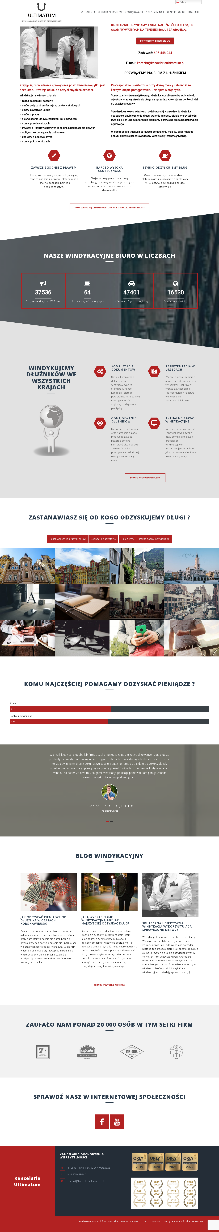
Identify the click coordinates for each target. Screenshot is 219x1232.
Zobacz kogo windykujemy (145, 477)
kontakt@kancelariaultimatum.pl (161, 63)
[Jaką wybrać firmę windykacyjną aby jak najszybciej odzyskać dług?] (109, 891)
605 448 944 (163, 53)
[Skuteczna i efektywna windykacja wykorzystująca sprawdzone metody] (170, 894)
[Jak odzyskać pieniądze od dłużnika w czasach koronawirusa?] (49, 891)
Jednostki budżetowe (103, 538)
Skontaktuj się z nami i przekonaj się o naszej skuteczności (110, 207)
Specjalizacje (155, 12)
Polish (182, 2)
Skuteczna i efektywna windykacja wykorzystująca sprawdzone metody (167, 926)
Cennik (171, 12)
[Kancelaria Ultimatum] (41, 12)
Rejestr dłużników (110, 12)
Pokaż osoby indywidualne (154, 538)
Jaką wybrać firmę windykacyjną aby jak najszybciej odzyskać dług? (105, 920)
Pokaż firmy (127, 538)
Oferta (90, 12)
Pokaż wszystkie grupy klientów (68, 538)
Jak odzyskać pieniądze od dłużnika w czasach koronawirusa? (43, 920)
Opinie (182, 12)
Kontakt (194, 12)
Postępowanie (134, 12)
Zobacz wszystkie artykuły (109, 985)
